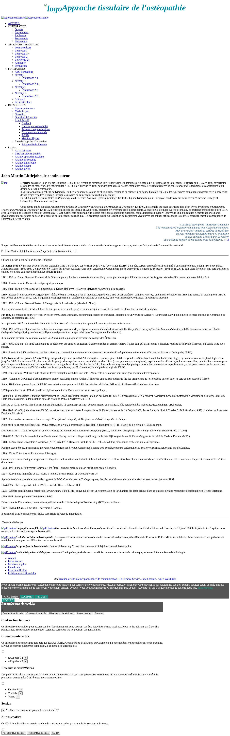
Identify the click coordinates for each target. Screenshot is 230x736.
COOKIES (8, 600)
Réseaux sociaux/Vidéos (61, 613)
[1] (227, 239)
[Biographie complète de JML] (8, 528)
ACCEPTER (27, 596)
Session (99, 613)
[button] (17, 26)
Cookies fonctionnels (13, 613)
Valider (55, 733)
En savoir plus (205, 587)
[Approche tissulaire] (24, 17)
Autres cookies (84, 613)
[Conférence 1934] (8, 537)
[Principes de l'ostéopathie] (8, 546)
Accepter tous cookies (14, 733)
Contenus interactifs (36, 613)
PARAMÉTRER (10, 596)
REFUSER (42, 596)
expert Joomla (148, 578)
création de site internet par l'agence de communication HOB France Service (99, 578)
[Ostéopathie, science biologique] (8, 552)
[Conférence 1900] (47, 528)
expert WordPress (167, 578)
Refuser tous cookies (38, 733)
